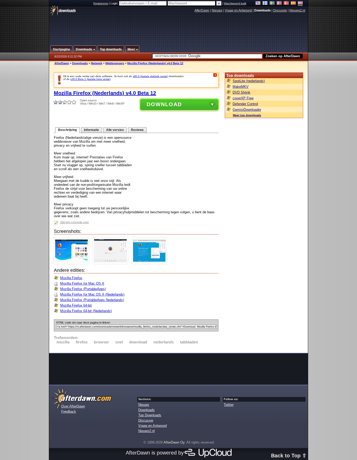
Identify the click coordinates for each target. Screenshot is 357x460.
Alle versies (115, 130)
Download (164, 104)
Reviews (137, 130)
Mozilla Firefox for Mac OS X (82, 283)
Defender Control (245, 104)
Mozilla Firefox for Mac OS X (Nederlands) (92, 294)
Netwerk (96, 63)
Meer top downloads (247, 115)
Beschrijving (67, 130)
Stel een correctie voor (74, 222)
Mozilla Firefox (71, 278)
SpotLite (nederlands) (249, 81)
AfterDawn (201, 10)
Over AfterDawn (73, 406)
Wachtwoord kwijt (235, 3)
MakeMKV (241, 87)
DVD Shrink (241, 92)
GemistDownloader (247, 110)
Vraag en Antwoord (238, 10)
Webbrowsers (114, 63)
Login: (115, 3)
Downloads (80, 63)
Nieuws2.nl (297, 10)
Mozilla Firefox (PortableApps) (83, 289)
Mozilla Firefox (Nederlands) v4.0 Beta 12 (155, 63)
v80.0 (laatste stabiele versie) (150, 76)
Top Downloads (149, 415)
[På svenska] (272, 3)
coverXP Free (243, 98)
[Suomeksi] (265, 3)
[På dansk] (286, 3)
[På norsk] (279, 3)
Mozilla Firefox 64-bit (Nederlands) (86, 311)
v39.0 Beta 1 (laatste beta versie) (90, 79)
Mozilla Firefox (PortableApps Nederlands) (92, 300)
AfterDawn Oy (174, 442)
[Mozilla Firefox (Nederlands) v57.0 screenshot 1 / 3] (73, 263)
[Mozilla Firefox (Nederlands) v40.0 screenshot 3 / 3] (151, 263)
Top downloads (240, 75)
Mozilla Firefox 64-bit (76, 305)
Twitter (229, 405)
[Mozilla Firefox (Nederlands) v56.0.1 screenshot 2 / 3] (112, 263)
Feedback (68, 411)
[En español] (293, 3)
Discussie (280, 10)
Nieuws (217, 10)
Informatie (91, 130)
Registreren (100, 3)
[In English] (258, 3)
